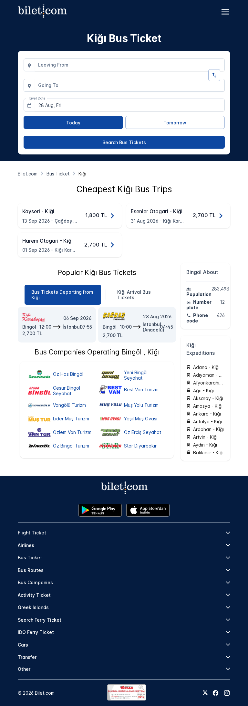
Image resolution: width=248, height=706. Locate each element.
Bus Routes (31, 570)
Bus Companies (35, 582)
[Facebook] (215, 693)
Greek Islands (33, 607)
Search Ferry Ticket (39, 620)
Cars (23, 645)
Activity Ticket (34, 595)
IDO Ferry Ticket (36, 632)
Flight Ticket (32, 532)
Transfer (27, 657)
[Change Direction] (214, 75)
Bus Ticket (30, 557)
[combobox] (130, 64)
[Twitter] (205, 693)
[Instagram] (226, 693)
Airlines (26, 545)
